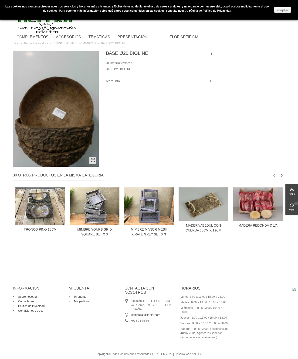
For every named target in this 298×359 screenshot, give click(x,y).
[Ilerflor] (48, 19)
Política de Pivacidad (31, 306)
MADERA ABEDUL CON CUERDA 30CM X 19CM (203, 228)
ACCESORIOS (68, 37)
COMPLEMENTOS (32, 37)
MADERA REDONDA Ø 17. (258, 225)
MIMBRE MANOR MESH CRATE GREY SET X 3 (149, 232)
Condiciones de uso (30, 310)
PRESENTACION (132, 37)
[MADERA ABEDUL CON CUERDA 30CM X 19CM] (203, 204)
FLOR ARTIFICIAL (185, 37)
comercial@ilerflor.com (145, 315)
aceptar (282, 10)
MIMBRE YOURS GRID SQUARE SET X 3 (94, 232)
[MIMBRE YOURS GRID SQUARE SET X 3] (94, 206)
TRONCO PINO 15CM (40, 229)
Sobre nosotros (27, 296)
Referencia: (113, 63)
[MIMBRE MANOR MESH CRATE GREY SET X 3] (149, 206)
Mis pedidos (81, 301)
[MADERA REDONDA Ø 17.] (258, 204)
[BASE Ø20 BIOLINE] (92, 160)
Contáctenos (25, 301)
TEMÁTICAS (99, 37)
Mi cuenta (79, 296)
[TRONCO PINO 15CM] (40, 206)
